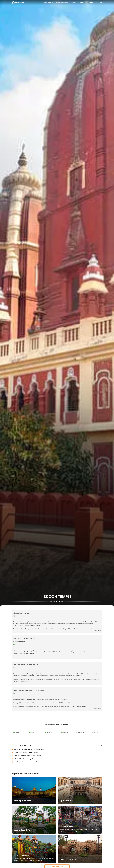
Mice (81, 2)
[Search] (86, 2)
